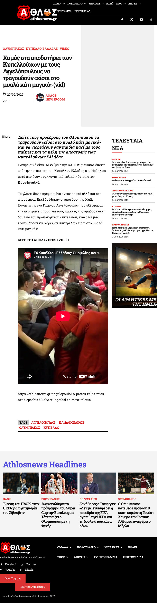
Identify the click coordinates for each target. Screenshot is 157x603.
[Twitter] (132, 20)
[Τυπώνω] (6, 204)
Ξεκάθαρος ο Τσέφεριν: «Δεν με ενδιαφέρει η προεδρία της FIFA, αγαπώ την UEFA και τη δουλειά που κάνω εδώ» (98, 514)
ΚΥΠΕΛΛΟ (51, 427)
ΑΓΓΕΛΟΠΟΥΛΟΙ (43, 422)
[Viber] (6, 175)
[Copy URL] (6, 194)
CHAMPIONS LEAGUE (122, 191)
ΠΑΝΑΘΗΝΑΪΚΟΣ (71, 422)
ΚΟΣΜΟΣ (116, 206)
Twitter (31, 564)
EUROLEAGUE (119, 177)
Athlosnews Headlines (44, 464)
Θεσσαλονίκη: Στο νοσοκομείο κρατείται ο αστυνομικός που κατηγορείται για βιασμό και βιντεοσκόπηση (133, 165)
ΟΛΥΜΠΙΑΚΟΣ (13, 48)
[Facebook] (122, 20)
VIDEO (64, 48)
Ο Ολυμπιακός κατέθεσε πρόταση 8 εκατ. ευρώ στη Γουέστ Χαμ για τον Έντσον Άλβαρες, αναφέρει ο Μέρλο (136, 514)
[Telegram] (6, 185)
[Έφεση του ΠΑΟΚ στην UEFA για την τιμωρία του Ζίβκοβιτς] (21, 483)
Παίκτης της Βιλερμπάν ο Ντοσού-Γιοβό (131, 180)
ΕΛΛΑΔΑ (116, 159)
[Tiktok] (151, 20)
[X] (6, 156)
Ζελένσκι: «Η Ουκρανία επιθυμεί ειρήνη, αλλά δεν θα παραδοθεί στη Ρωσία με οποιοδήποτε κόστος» (132, 212)
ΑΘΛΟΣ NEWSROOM (55, 98)
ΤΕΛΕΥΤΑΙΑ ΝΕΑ (127, 144)
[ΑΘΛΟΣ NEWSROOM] (40, 97)
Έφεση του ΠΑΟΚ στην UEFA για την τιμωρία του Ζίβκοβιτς (21, 508)
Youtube (10, 569)
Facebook (11, 564)
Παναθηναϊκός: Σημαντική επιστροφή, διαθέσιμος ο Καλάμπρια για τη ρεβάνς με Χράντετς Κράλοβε (132, 230)
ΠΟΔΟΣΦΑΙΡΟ (88, 499)
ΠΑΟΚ (7, 499)
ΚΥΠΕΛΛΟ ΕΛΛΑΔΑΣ (42, 48)
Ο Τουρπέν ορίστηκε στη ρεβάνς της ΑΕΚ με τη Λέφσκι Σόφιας (132, 195)
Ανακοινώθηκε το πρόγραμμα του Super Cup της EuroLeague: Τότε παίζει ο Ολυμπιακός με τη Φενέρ (58, 514)
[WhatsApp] (6, 166)
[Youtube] (141, 20)
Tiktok (29, 569)
